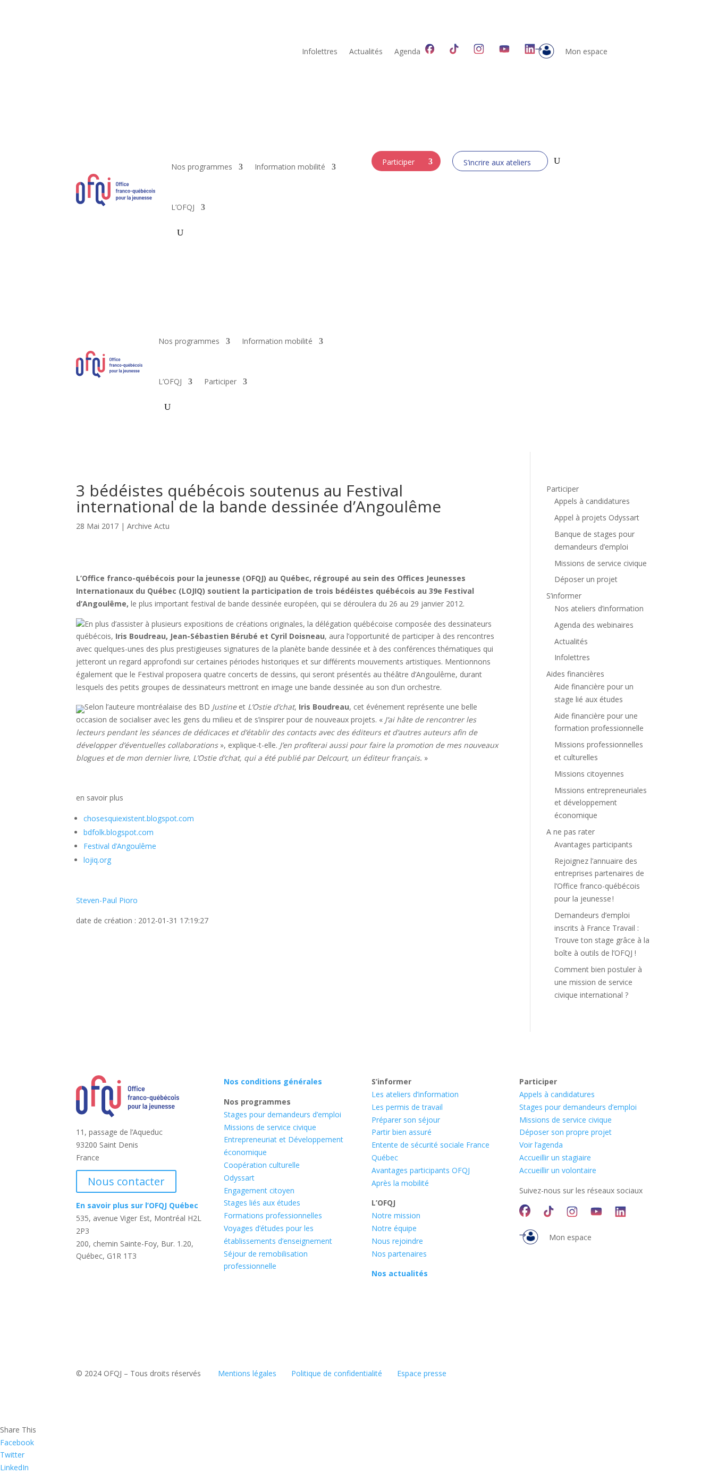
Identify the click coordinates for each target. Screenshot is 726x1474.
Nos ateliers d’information (599, 608)
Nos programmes (201, 167)
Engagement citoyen (259, 1190)
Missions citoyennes (589, 774)
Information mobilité (290, 167)
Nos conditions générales (273, 1081)
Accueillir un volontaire (557, 1170)
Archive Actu (148, 526)
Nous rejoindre (397, 1241)
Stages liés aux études (262, 1203)
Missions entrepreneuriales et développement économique (600, 803)
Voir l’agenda (541, 1145)
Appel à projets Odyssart (596, 517)
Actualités (366, 52)
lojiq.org (97, 860)
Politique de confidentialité (336, 1373)
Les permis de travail (407, 1107)
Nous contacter (126, 1181)
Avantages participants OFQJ (421, 1170)
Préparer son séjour (406, 1120)
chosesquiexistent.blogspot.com (138, 818)
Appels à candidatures (592, 501)
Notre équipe (394, 1228)
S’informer (563, 596)
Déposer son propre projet (565, 1132)
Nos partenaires (399, 1254)
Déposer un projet (586, 579)
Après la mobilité (400, 1183)
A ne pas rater (570, 832)
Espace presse (421, 1373)
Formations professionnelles (273, 1215)
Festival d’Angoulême (119, 846)
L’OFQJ (183, 207)
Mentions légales (247, 1373)
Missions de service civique (600, 563)
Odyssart (239, 1178)
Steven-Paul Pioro (107, 900)
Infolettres (319, 52)
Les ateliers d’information (415, 1094)
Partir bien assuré (402, 1132)
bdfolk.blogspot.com (118, 832)
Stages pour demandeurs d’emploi (282, 1114)
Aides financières (575, 674)
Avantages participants (593, 844)
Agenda (407, 52)
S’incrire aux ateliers (497, 162)
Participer (398, 162)
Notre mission (396, 1215)
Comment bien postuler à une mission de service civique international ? (598, 982)
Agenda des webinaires (594, 625)
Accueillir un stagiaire (555, 1157)
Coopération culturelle (262, 1165)
